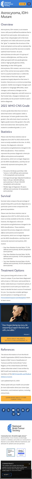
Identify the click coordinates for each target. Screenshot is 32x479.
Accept (6, 474)
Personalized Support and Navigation (13, 298)
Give (21, 4)
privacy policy (5, 470)
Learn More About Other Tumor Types (16, 398)
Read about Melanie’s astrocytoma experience (15, 339)
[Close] (29, 464)
